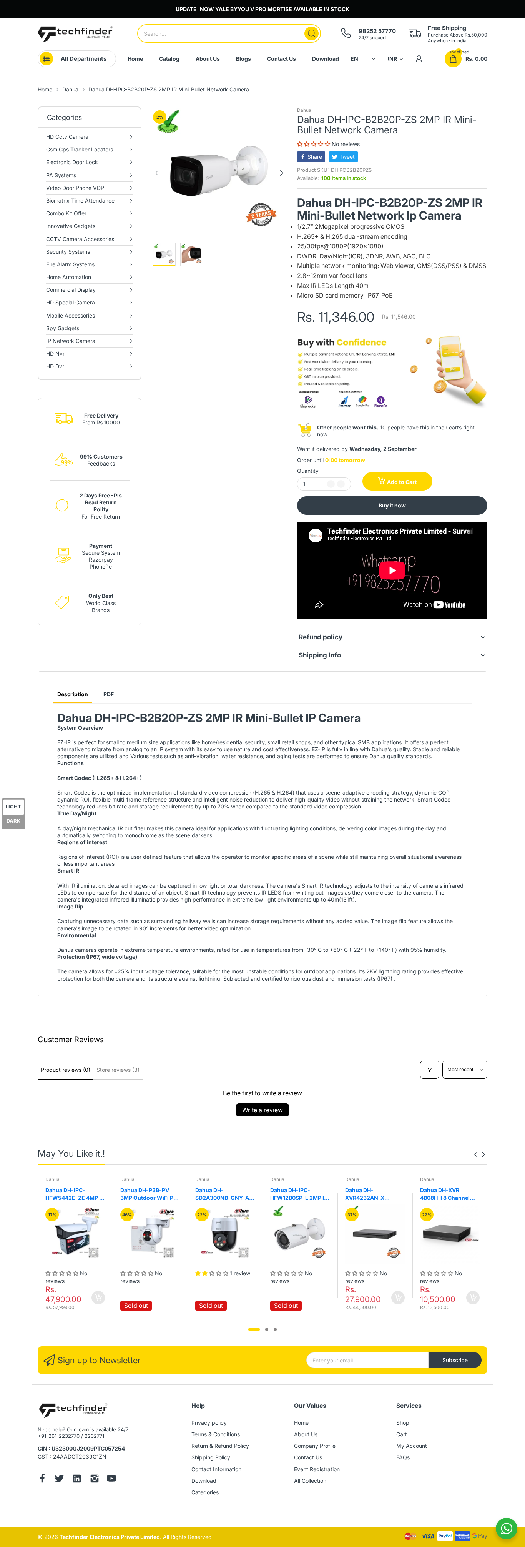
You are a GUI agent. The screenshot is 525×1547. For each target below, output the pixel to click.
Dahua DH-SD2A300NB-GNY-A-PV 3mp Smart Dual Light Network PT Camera (223, 1194)
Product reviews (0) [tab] (65, 1069)
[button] (314, 144)
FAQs (403, 1457)
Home (301, 1422)
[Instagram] (94, 1479)
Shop (402, 1422)
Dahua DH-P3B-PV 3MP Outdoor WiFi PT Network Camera (148, 1194)
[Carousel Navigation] (479, 1154)
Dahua (304, 110)
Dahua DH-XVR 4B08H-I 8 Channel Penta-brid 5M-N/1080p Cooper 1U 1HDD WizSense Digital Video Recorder (450, 1194)
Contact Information (216, 1469)
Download (203, 1480)
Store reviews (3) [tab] (118, 1069)
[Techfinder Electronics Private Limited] (75, 34)
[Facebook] (42, 1479)
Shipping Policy (210, 1457)
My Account (411, 1445)
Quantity (308, 470)
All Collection (310, 1480)
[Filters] (429, 1070)
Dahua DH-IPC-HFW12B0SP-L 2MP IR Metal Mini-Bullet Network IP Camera (298, 1194)
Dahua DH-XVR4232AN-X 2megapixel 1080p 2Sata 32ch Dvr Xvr (370, 1194)
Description (72, 694)
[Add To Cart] (98, 1297)
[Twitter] (59, 1479)
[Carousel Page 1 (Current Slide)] (254, 1329)
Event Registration (317, 1469)
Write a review (262, 1110)
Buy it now (392, 505)
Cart (401, 1434)
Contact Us (308, 1457)
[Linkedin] (76, 1479)
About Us (305, 1434)
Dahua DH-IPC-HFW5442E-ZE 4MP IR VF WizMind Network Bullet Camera (74, 1194)
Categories (205, 1492)
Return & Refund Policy (220, 1445)
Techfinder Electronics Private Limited (110, 1537)
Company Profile (315, 1445)
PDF (108, 694)
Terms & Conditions (215, 1434)
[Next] (157, 173)
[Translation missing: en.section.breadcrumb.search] (311, 33)
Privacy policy (209, 1422)
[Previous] (282, 173)
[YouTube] (111, 1479)
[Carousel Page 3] (275, 1329)
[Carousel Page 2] (266, 1329)
